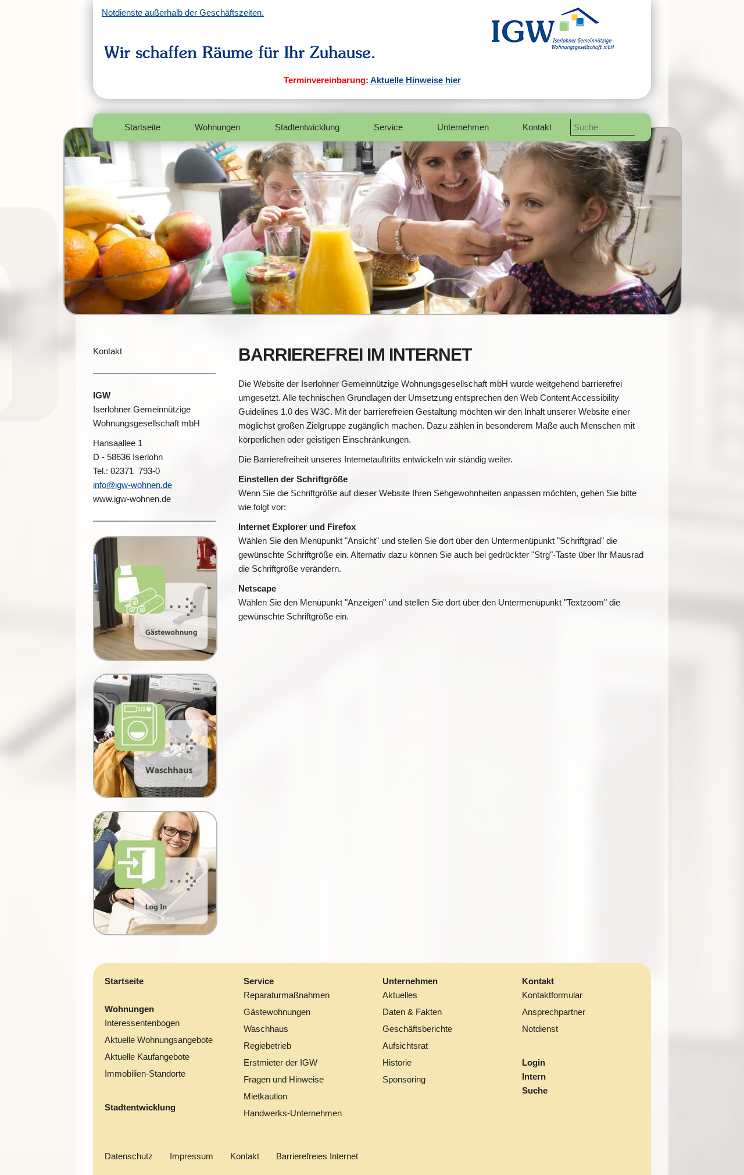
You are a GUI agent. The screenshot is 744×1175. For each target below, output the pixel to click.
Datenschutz (129, 1156)
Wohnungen (129, 1009)
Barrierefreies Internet (317, 1156)
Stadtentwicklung (140, 1107)
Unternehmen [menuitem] (463, 127)
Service (259, 981)
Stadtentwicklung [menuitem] (307, 127)
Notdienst (540, 1029)
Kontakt (107, 351)
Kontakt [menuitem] (537, 127)
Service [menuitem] (388, 127)
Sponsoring (403, 1079)
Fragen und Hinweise (284, 1079)
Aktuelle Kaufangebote (147, 1057)
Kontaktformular (552, 995)
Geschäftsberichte (417, 1029)
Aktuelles (399, 995)
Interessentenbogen (142, 1023)
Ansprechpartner (553, 1012)
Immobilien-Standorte (145, 1073)
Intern (534, 1076)
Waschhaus (266, 1029)
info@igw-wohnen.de (132, 485)
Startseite (124, 981)
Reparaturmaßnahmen (287, 995)
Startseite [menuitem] (142, 127)
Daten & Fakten (412, 1012)
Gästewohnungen (277, 1012)
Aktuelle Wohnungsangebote (159, 1040)
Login (533, 1062)
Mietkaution (265, 1096)
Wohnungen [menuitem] (217, 127)
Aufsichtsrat (405, 1046)
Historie (397, 1062)
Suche (535, 1090)
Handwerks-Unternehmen (293, 1113)
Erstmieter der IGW (280, 1062)
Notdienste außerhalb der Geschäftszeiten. (183, 12)
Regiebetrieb (267, 1046)
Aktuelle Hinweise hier (415, 80)
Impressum (191, 1156)
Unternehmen (410, 981)
